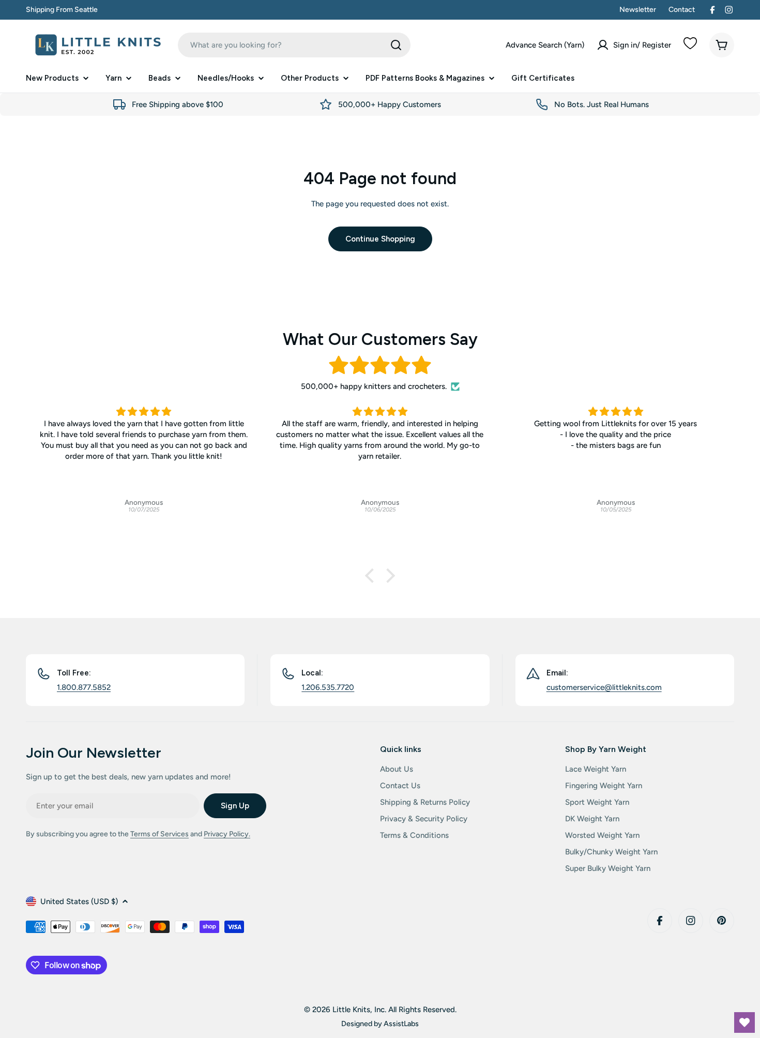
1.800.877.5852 (84, 687)
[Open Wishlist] (744, 1022)
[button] (372, 575)
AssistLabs (401, 1023)
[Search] (396, 45)
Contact (681, 9)
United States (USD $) (79, 901)
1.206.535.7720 (327, 687)
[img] (380, 365)
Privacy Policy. (227, 834)
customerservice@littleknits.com (604, 687)
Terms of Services (159, 834)
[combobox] (294, 45)
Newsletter (637, 9)
